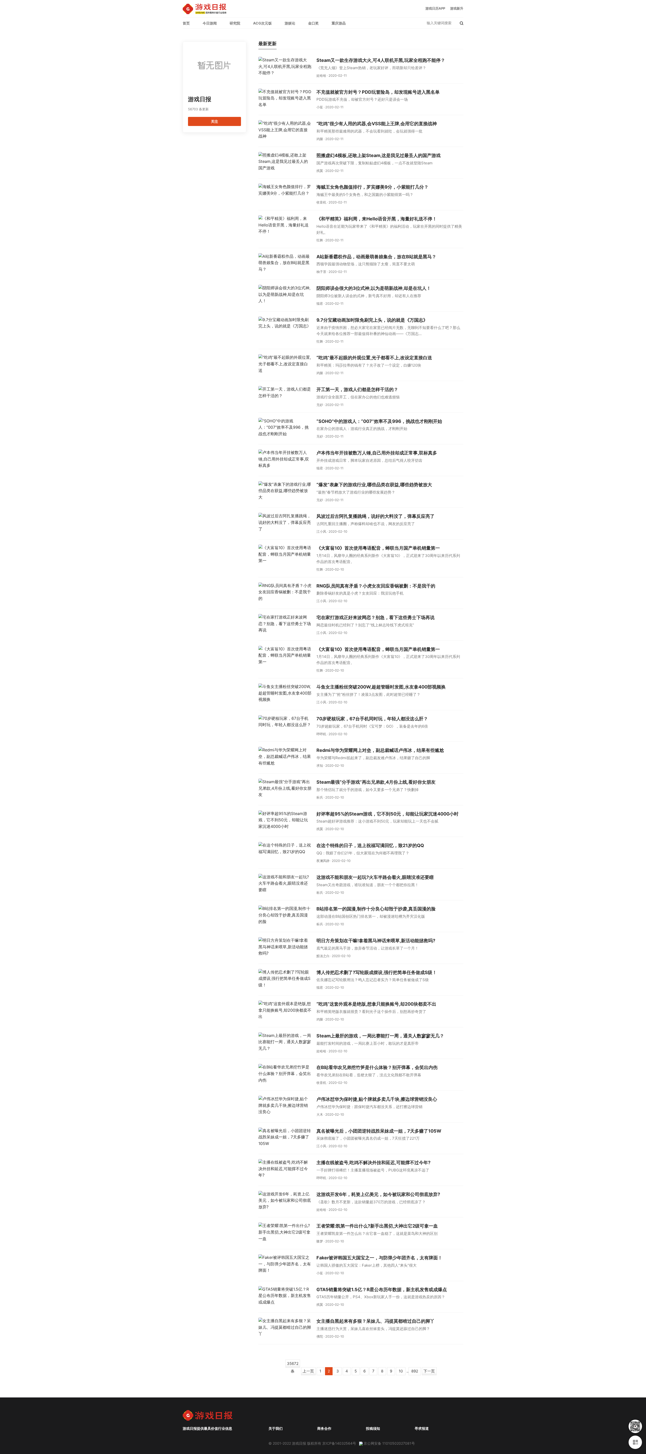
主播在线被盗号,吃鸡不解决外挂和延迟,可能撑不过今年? (373, 1162)
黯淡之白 (323, 956)
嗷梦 (319, 1241)
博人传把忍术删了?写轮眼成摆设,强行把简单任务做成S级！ (376, 972)
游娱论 (290, 23)
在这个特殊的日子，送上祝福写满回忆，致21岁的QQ (370, 845)
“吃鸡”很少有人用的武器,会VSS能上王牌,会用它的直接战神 (376, 123)
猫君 (319, 303)
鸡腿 (319, 139)
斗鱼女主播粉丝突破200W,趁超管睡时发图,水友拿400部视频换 (381, 687)
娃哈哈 (321, 75)
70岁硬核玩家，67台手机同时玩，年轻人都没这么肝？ (372, 718)
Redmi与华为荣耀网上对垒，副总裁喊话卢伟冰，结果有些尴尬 (380, 750)
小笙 (319, 107)
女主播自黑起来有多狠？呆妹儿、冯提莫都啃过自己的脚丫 (375, 1321)
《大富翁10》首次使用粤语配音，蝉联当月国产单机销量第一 (378, 548)
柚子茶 (321, 272)
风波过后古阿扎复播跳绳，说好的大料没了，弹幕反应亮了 (375, 516)
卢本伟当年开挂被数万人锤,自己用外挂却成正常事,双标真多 (376, 452)
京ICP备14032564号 (339, 1443)
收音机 (321, 202)
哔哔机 (321, 734)
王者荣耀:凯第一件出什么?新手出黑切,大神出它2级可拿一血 (377, 1226)
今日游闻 (210, 23)
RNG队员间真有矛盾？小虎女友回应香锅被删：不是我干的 (375, 586)
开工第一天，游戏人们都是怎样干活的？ (357, 389)
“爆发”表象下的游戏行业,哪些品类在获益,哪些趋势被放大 (374, 484)
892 (414, 1371)
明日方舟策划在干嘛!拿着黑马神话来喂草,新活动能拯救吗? (375, 940)
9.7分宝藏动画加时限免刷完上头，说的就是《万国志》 (372, 320)
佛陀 (319, 1336)
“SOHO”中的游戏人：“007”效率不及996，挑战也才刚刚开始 (379, 421)
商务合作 (324, 1428)
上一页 (308, 1371)
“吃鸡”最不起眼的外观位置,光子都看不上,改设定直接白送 (374, 357)
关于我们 (275, 1428)
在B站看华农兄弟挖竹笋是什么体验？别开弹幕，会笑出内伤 (377, 1067)
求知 (319, 765)
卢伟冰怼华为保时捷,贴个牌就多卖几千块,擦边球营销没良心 (376, 1099)
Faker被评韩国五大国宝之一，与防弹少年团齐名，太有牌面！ (379, 1257)
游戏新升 (456, 8)
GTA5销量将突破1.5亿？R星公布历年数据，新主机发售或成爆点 (381, 1289)
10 (401, 1371)
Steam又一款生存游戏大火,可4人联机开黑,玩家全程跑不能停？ (380, 60)
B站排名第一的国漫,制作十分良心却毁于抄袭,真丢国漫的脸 (376, 908)
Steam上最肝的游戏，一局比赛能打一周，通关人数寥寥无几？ (380, 1035)
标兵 (319, 797)
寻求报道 (422, 1428)
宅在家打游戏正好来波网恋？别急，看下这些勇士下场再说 (375, 617)
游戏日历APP (435, 8)
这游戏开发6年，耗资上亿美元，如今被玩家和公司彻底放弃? (378, 1194)
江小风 (321, 531)
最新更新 (267, 43)
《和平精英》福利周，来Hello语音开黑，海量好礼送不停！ (376, 218)
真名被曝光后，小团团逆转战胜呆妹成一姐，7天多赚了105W (378, 1131)
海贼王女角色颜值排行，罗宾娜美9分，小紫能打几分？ (372, 187)
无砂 (319, 405)
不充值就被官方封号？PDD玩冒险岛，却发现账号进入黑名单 (378, 92)
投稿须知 (373, 1428)
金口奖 (313, 23)
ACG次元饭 (262, 23)
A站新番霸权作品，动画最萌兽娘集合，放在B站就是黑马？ (376, 256)
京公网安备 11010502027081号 (389, 1443)
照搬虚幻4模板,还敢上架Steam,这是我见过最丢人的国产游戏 (378, 155)
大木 (319, 1114)
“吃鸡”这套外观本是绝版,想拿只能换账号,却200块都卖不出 (376, 1004)
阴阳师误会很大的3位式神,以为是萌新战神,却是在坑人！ (373, 288)
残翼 (319, 171)
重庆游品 (339, 23)
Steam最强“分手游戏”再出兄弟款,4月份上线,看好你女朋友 (376, 782)
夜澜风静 (323, 861)
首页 (186, 23)
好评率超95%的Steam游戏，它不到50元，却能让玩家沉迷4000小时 (387, 814)
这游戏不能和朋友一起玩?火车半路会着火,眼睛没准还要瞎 (375, 877)
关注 (214, 121)
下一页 (429, 1371)
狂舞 (319, 240)
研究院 (235, 23)
